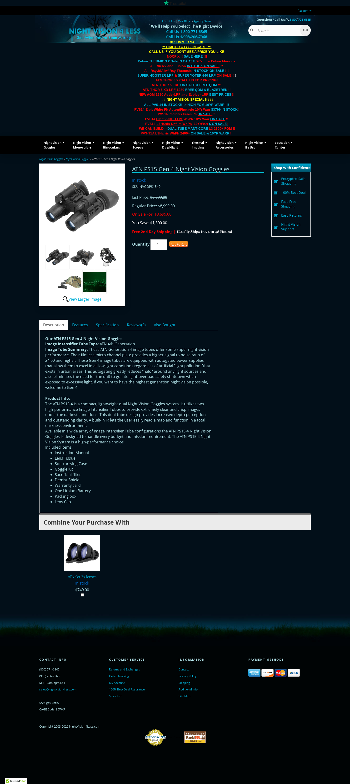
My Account (117, 683)
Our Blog (184, 21)
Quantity (141, 244)
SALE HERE (193, 56)
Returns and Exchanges (124, 669)
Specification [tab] (107, 324)
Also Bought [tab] (164, 324)
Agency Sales (202, 21)
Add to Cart (179, 244)
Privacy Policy (187, 676)
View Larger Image (85, 299)
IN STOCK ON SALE (203, 66)
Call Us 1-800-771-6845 (186, 31)
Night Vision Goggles (51, 159)
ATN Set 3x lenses (82, 576)
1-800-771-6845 (300, 19)
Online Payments (175, 737)
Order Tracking (119, 676)
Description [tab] (53, 324)
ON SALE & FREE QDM (198, 85)
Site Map (184, 696)
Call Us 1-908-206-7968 (186, 37)
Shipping (184, 683)
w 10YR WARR (217, 133)
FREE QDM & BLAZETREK (206, 90)
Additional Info (188, 689)
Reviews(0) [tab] (136, 324)
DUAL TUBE (187, 128)
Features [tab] (80, 324)
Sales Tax (115, 696)
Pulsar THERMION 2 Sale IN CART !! (167, 61)
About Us (168, 21)
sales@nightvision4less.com (57, 689)
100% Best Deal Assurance (127, 689)
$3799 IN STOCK (224, 109)
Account (303, 11)
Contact (184, 669)
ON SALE (204, 114)
